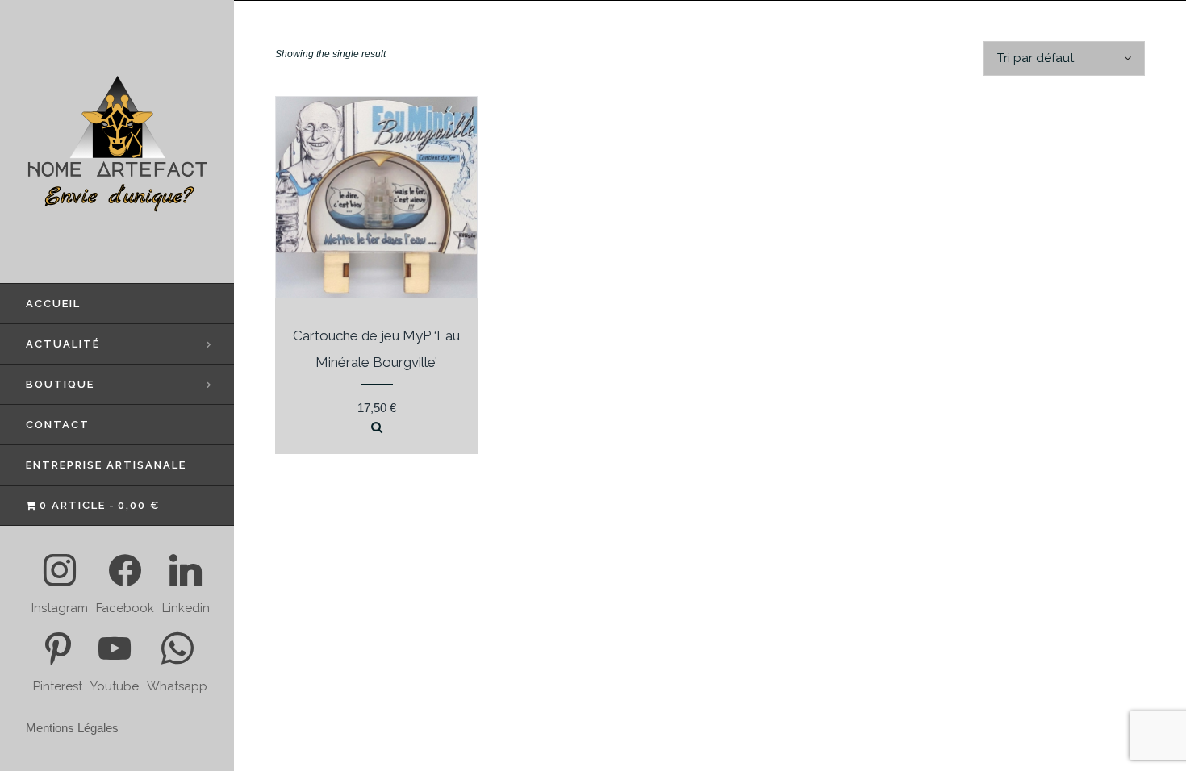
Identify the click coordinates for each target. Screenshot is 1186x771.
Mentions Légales (72, 728)
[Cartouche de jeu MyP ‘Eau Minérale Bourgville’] (376, 427)
